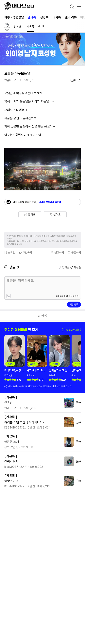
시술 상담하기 (71, 330)
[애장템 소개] (68, 442)
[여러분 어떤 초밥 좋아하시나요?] (68, 422)
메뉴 (79, 7)
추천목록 (27, 252)
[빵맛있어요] (68, 481)
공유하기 (76, 252)
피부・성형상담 (14, 17)
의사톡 (57, 17)
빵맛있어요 (11, 481)
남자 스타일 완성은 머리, (37, 201)
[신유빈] (68, 403)
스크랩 (11, 252)
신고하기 (59, 252)
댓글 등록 (74, 304)
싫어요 (56, 214)
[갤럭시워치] (68, 461)
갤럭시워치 (11, 461)
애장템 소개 (11, 442)
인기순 (65, 267)
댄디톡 (32, 17)
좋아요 (31, 214)
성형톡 (44, 17)
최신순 (77, 267)
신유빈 (8, 402)
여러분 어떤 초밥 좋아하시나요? (24, 422)
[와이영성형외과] (42, 63)
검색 (72, 6)
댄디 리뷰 (71, 17)
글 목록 (42, 315)
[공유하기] (79, 80)
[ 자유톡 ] (10, 397)
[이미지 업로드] (24, 296)
